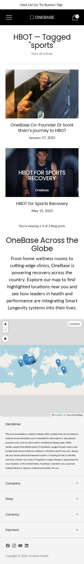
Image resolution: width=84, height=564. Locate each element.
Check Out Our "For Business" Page (41, 4)
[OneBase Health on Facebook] (7, 546)
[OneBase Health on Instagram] (14, 546)
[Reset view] (5, 338)
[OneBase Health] (42, 17)
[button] (29, 361)
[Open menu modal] (9, 17)
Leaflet (58, 414)
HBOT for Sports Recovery (42, 204)
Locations (74, 323)
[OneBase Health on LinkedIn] (26, 546)
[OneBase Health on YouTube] (20, 546)
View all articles (42, 53)
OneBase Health (38, 556)
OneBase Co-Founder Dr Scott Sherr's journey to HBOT (42, 127)
